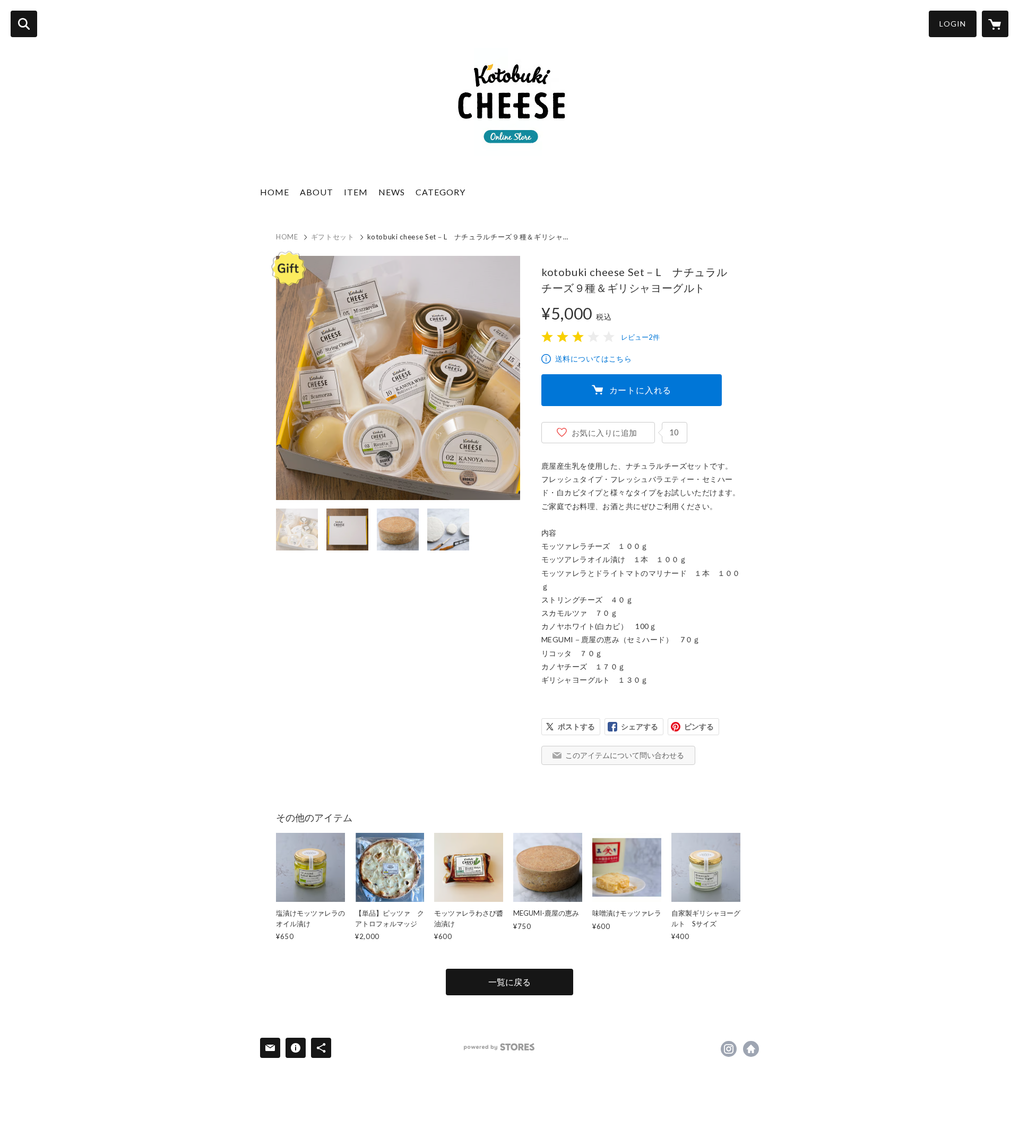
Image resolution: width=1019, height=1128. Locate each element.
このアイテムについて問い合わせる (624, 755)
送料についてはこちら (593, 358)
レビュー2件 (640, 337)
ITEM (356, 192)
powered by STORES (499, 1047)
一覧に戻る (509, 982)
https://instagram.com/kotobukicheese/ (729, 1049)
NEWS (391, 192)
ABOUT (316, 192)
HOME (274, 192)
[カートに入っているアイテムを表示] (995, 24)
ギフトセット (333, 237)
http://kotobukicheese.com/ (751, 1049)
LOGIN (952, 23)
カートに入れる (640, 390)
